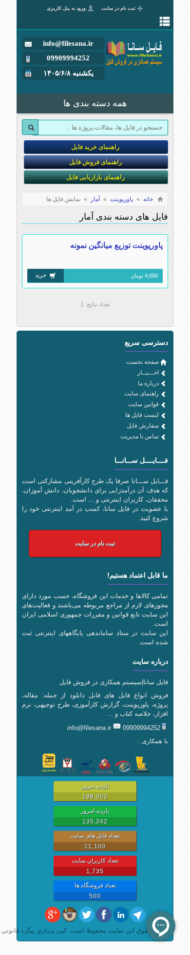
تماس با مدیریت (139, 436)
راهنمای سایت (141, 393)
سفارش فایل (143, 425)
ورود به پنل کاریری (66, 8)
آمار (95, 199)
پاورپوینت (121, 199)
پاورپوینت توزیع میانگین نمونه (116, 245)
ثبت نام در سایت (118, 8)
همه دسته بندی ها (95, 103)
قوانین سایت (143, 404)
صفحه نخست (142, 361)
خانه (148, 199)
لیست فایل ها (142, 415)
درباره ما (148, 383)
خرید (41, 275)
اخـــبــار (148, 372)
